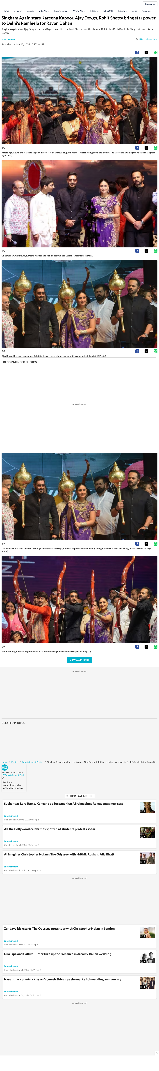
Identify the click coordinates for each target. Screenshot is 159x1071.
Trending (122, 10)
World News (79, 10)
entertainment (9, 39)
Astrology (147, 10)
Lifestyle (94, 10)
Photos (14, 762)
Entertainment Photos (32, 762)
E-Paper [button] (18, 10)
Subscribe (150, 4)
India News (44, 10)
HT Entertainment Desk (148, 39)
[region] (79, 427)
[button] (137, 52)
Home (6, 10)
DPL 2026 (108, 10)
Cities (134, 10)
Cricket (30, 10)
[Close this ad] (157, 1053)
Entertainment (61, 10)
